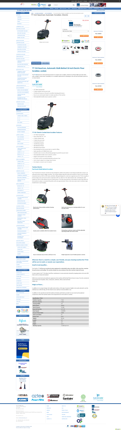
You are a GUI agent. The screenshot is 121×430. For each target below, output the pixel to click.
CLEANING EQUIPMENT (22, 109)
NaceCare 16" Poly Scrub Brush (98, 57)
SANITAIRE (18, 14)
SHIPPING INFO (64, 418)
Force (18, 21)
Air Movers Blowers (21, 203)
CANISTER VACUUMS (20, 42)
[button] (42, 5)
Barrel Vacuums (20, 37)
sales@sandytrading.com (23, 417)
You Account (49, 414)
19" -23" (18, 120)
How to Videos (46, 63)
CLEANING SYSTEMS (20, 206)
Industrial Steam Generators (21, 222)
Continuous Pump (21, 35)
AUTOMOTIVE (18, 280)
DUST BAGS (18, 299)
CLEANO (19, 253)
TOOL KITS (18, 301)
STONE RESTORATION (20, 225)
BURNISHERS (18, 125)
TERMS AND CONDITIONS (66, 416)
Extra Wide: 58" (20, 190)
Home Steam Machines (22, 212)
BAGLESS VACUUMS (20, 40)
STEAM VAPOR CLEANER (21, 210)
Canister (19, 17)
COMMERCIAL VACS (20, 26)
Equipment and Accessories (20, 237)
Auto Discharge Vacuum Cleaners (22, 198)
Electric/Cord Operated (22, 64)
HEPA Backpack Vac (21, 66)
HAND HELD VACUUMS (21, 106)
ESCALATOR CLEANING (20, 242)
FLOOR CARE (18, 276)
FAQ (62, 408)
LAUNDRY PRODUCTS (20, 274)
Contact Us (49, 418)
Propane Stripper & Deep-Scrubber (22, 228)
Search (102, 8)
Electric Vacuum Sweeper (23, 92)
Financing (49, 408)
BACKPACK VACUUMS (20, 58)
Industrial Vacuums (21, 49)
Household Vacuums (21, 44)
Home (52, 8)
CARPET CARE (19, 283)
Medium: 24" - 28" (20, 154)
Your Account (63, 8)
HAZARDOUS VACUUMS (20, 54)
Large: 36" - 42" (20, 168)
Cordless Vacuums (21, 51)
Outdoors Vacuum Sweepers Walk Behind (22, 98)
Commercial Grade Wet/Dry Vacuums (21, 72)
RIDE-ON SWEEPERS (20, 183)
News (69, 8)
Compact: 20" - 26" (20, 163)
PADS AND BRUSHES (20, 292)
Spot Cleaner (20, 143)
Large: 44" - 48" (20, 188)
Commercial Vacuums (22, 47)
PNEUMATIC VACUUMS (20, 101)
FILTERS (17, 294)
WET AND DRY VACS (20, 69)
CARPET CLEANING (20, 134)
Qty (68, 35)
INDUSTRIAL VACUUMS (20, 28)
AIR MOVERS (18, 111)
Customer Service (83, 8)
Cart (48, 416)
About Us (90, 8)
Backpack (19, 23)
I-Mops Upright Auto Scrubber (21, 149)
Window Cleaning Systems (22, 245)
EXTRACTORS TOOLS (20, 297)
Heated (18, 141)
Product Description (36, 63)
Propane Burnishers (21, 231)
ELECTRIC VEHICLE (20, 240)
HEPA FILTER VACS (19, 56)
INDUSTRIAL (18, 278)
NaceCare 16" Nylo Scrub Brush (98, 83)
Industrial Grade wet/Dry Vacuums (22, 76)
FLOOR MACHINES (19, 113)
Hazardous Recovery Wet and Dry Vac (22, 82)
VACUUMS (23, 12)
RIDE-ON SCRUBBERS (20, 159)
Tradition (19, 19)
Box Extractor (20, 139)
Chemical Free (20, 161)
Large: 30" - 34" (20, 156)
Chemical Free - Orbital (22, 115)
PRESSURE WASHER (20, 208)
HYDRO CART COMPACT (21, 247)
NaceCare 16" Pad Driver (98, 31)
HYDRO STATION (20, 251)
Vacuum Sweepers (20, 87)
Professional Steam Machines (21, 219)
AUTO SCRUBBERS (19, 146)
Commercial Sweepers (22, 175)
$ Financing (96, 8)
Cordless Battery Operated (21, 62)
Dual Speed (19, 122)
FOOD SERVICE (19, 285)
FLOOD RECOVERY (19, 195)
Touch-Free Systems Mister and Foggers (22, 262)
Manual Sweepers (21, 173)
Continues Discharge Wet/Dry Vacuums (22, 79)
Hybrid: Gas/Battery (21, 192)
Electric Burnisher (21, 127)
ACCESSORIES (22, 290)
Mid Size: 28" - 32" (20, 165)
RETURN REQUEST (65, 412)
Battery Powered (21, 131)
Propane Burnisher (21, 129)
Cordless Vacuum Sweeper (21, 95)
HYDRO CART (19, 249)
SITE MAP (63, 414)
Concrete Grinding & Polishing (21, 234)
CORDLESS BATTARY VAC (21, 85)
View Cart (75, 8)
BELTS (17, 303)
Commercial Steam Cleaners (21, 215)
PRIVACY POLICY (65, 410)
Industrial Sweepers (21, 177)
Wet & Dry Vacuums (21, 33)
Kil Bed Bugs (19, 266)
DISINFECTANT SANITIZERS (21, 287)
